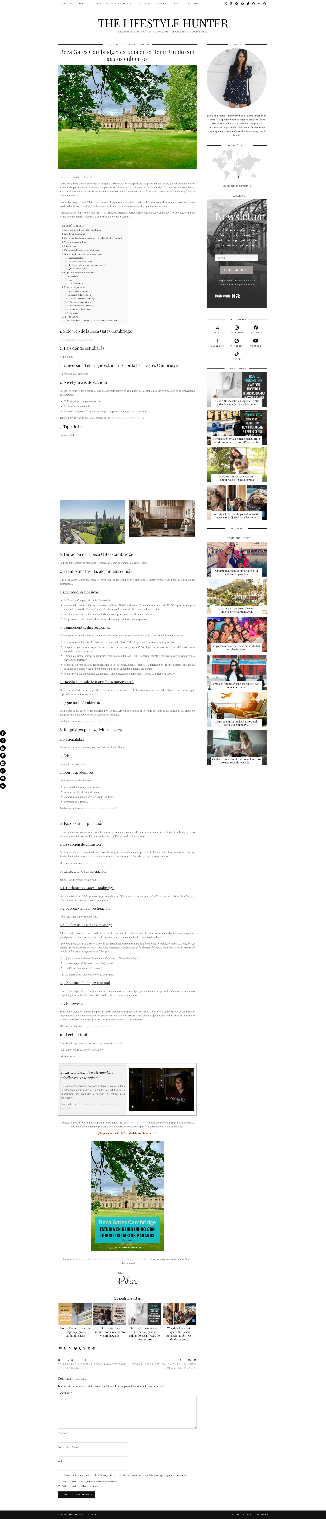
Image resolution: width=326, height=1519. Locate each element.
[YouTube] (242, 3)
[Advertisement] (127, 469)
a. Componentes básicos (75, 257)
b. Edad (68, 279)
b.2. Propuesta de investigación (79, 302)
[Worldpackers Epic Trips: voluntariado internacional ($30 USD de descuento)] (179, 1314)
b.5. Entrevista (71, 313)
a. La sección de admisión (76, 291)
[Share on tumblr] (80, 1348)
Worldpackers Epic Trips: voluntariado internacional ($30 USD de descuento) (179, 1333)
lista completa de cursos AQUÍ (127, 417)
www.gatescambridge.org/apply (76, 339)
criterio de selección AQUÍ (103, 808)
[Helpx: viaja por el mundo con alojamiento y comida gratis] (110, 1314)
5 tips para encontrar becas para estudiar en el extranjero (92, 1363)
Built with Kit (227, 296)
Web (60, 1461)
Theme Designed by (250, 1515)
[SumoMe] (3, 786)
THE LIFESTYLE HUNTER (163, 22)
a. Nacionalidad (72, 276)
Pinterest (104, 1259)
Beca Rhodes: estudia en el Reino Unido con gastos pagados (164, 1363)
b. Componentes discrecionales (78, 261)
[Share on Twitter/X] (70, 1348)
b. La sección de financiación (78, 294)
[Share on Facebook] (65, 1348)
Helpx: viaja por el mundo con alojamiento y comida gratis (110, 1332)
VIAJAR (145, 3)
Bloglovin (131, 1259)
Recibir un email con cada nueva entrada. (80, 1485)
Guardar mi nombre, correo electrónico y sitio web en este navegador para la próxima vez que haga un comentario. (125, 1475)
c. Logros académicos (74, 283)
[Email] (3, 778)
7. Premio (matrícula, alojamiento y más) (81, 254)
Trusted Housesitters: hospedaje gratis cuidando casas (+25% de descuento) (144, 1333)
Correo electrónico (69, 1447)
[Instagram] (231, 3)
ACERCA (84, 3)
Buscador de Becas (136, 1122)
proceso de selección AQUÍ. (102, 1026)
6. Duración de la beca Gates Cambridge (81, 249)
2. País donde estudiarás (73, 233)
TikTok (144, 1259)
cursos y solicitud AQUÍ (97, 863)
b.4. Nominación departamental (79, 309)
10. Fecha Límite (70, 316)
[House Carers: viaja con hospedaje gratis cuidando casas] (75, 1314)
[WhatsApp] (3, 748)
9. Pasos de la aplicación (73, 287)
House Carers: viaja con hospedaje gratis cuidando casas (75, 1332)
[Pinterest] (236, 3)
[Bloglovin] (259, 3)
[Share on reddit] (94, 1348)
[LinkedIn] (3, 763)
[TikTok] (248, 3)
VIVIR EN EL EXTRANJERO (114, 3)
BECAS (162, 3)
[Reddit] (3, 771)
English (64, 177)
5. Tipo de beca (69, 246)
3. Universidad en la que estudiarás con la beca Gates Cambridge (93, 238)
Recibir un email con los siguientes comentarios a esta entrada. (89, 1481)
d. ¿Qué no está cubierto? (76, 268)
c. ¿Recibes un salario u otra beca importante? (85, 265)
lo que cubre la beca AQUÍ (98, 721)
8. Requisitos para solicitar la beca (78, 272)
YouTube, (120, 1259)
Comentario (65, 1393)
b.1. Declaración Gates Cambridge (80, 298)
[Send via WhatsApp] (84, 1348)
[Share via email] (60, 1348)
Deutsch (88, 177)
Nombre (63, 1433)
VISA (177, 3)
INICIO (66, 3)
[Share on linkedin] (89, 1348)
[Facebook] (253, 3)
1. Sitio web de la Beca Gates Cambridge (81, 229)
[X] (3, 740)
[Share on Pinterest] (75, 1348)
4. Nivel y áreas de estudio (74, 242)
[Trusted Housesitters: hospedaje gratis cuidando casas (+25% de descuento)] (144, 1314)
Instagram (81, 1259)
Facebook (93, 1259)
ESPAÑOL (194, 3)
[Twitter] (225, 3)
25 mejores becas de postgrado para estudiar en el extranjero (91, 320)
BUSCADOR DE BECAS (136, 44)
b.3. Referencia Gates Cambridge (80, 305)
